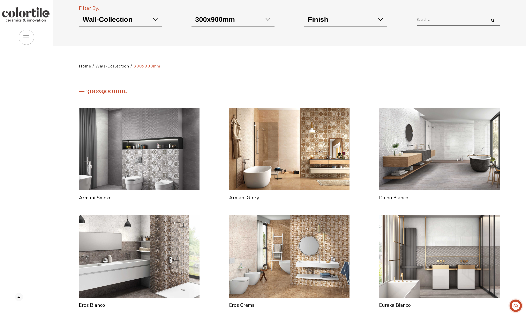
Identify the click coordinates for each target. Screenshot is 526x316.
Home (85, 66)
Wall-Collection (112, 66)
